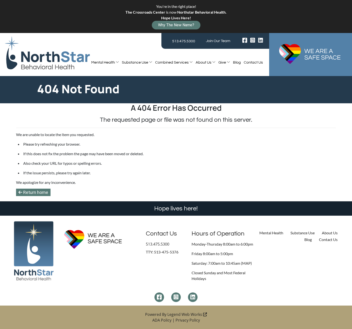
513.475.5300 (183, 41)
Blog (237, 62)
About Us (204, 62)
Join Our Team (218, 41)
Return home (35, 192)
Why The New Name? (176, 25)
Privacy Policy (188, 320)
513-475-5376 (166, 252)
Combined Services (172, 62)
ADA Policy (161, 320)
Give (222, 62)
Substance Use (135, 62)
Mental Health (103, 62)
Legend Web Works (185, 314)
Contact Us (253, 62)
